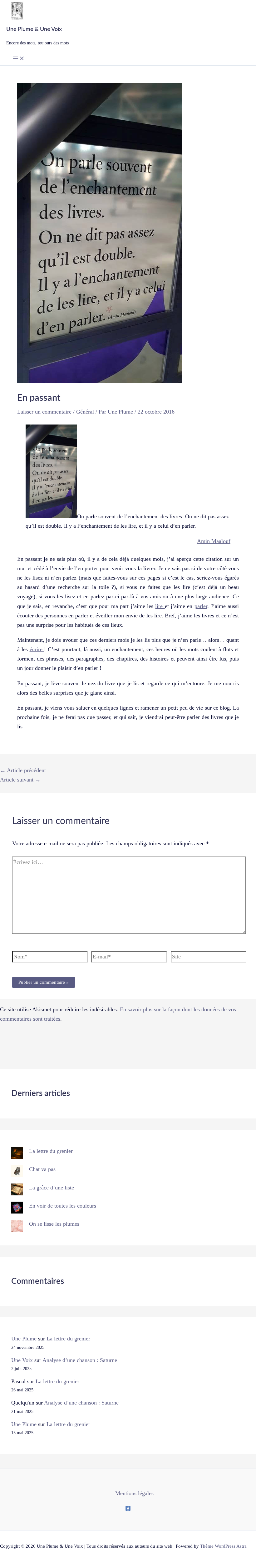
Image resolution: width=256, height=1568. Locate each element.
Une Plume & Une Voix (34, 29)
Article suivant (20, 779)
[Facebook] (128, 1509)
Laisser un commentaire (44, 412)
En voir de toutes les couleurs (62, 1206)
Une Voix (22, 1360)
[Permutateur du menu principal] (18, 59)
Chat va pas (42, 1169)
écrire (37, 649)
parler (200, 606)
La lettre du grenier (51, 1151)
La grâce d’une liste (51, 1187)
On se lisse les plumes (54, 1224)
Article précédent (23, 770)
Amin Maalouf (213, 541)
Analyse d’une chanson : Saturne (79, 1360)
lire (160, 606)
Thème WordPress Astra (223, 1546)
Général (85, 412)
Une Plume (24, 1338)
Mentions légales (134, 1493)
